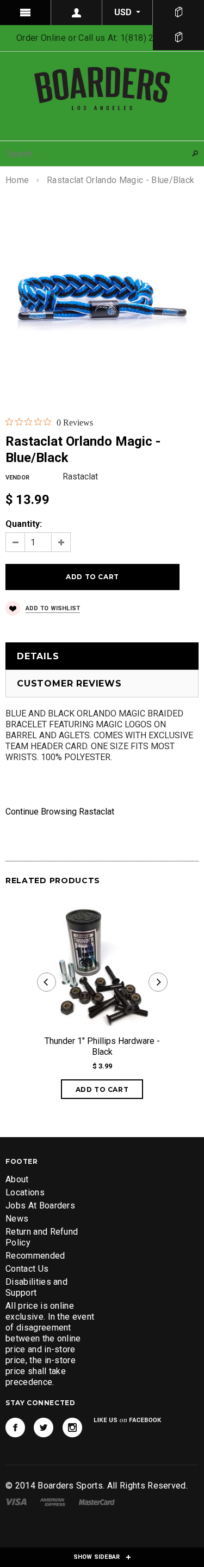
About (17, 1179)
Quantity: (23, 524)
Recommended (35, 1255)
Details (38, 656)
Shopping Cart (178, 37)
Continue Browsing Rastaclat (59, 811)
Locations (25, 1192)
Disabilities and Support (36, 1287)
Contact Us (26, 1269)
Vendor (17, 477)
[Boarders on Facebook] (15, 1427)
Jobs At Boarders (40, 1205)
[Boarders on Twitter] (43, 1427)
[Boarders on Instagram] (72, 1427)
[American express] (52, 1501)
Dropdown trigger (76, 12)
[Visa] (16, 1501)
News (16, 1218)
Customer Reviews (69, 683)
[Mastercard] (97, 1501)
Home (17, 180)
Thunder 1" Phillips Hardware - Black (102, 1046)
